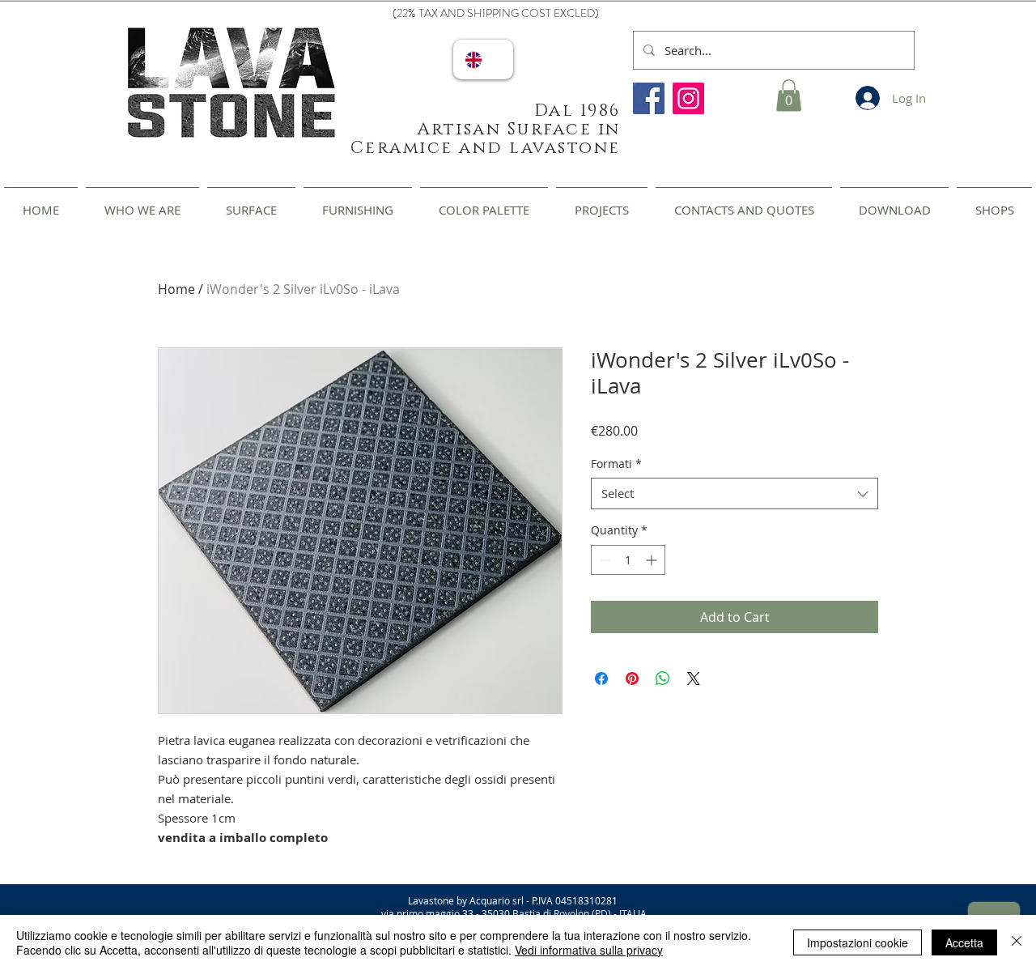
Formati (616, 463)
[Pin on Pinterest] (632, 678)
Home (176, 289)
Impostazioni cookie (857, 942)
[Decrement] (603, 560)
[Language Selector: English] (483, 59)
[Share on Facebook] (601, 678)
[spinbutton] (628, 560)
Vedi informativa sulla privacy (589, 950)
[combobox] (734, 493)
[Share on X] (693, 678)
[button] (788, 95)
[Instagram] (688, 98)
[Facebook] (648, 98)
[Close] (1016, 942)
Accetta (964, 942)
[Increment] (653, 560)
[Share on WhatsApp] (663, 678)
